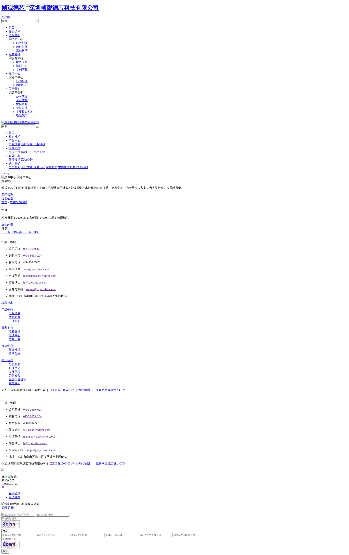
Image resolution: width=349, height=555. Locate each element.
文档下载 (39, 151)
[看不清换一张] (10, 524)
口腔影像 (14, 144)
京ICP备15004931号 (62, 389)
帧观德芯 (13, 7)
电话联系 (14, 497)
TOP (4, 487)
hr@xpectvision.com (35, 282)
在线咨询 (14, 493)
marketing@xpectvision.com (39, 275)
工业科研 (39, 144)
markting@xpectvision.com (39, 436)
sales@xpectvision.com (36, 269)
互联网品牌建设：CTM (110, 389)
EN (8, 17)
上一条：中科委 (12, 232)
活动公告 (27, 159)
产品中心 (14, 35)
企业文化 (27, 167)
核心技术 (14, 31)
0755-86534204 (32, 255)
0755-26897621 (32, 248)
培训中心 (27, 151)
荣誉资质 (51, 167)
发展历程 (39, 167)
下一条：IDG (31, 232)
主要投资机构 (67, 167)
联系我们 (82, 167)
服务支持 (14, 54)
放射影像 (27, 144)
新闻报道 (14, 159)
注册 (11, 507)
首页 (12, 27)
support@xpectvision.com (41, 289)
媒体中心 (14, 73)
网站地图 (84, 389)
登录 (4, 507)
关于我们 (14, 88)
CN (3, 17)
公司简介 (14, 167)
